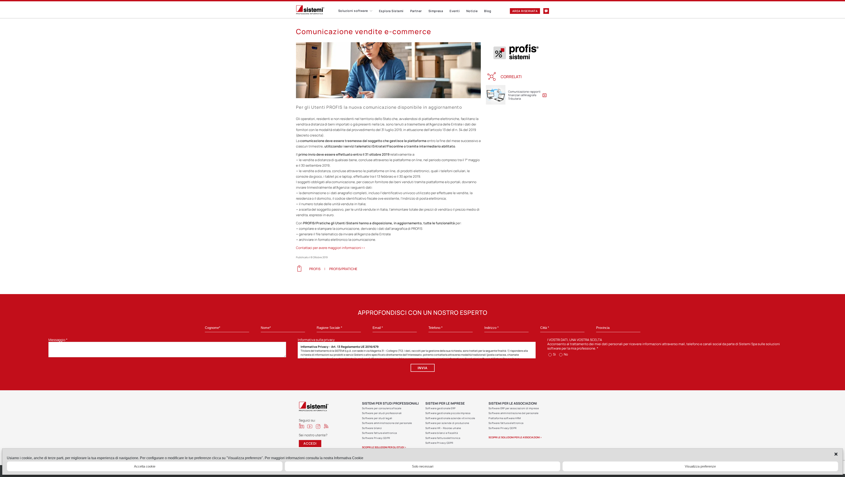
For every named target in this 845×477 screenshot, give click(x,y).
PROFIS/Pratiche (343, 269)
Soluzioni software (353, 11)
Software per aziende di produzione (447, 423)
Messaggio (58, 339)
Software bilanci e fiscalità (441, 433)
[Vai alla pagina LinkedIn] (301, 426)
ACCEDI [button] (310, 443)
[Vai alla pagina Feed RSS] (326, 426)
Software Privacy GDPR (376, 438)
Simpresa (435, 11)
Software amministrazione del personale (387, 423)
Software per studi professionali (382, 413)
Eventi (455, 11)
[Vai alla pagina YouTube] (309, 426)
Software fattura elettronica (379, 433)
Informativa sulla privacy (316, 339)
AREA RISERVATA (525, 11)
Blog (487, 11)
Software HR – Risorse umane (443, 428)
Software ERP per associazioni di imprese (514, 408)
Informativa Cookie (348, 458)
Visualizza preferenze (700, 466)
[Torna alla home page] (317, 10)
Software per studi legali (377, 418)
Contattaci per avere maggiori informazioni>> (330, 247)
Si (554, 354)
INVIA (423, 368)
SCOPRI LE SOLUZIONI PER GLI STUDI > (384, 447)
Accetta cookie (144, 466)
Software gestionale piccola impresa (447, 413)
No (565, 354)
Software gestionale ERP (440, 408)
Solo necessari (422, 466)
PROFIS (314, 269)
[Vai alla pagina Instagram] (318, 426)
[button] (836, 454)
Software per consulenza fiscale (381, 408)
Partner (416, 11)
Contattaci (546, 11)
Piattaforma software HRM (505, 418)
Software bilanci (372, 428)
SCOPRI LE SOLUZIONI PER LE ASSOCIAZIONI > (515, 437)
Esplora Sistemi (391, 11)
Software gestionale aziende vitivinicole (450, 418)
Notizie (472, 11)
